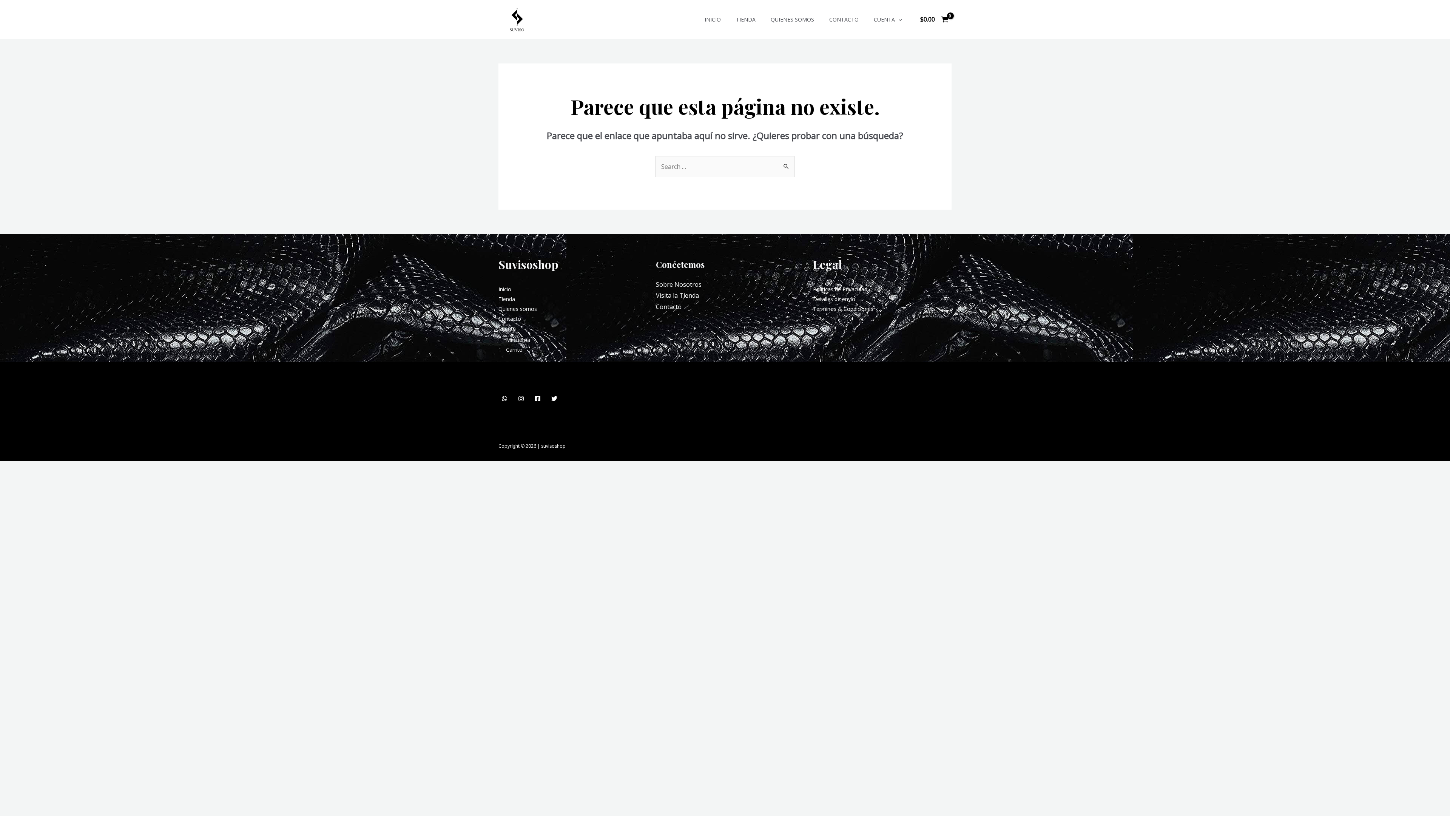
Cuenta (884, 19)
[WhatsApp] (504, 399)
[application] (898, 19)
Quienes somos (792, 19)
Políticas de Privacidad (840, 289)
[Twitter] (554, 399)
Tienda (746, 19)
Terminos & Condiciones (843, 308)
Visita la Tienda (677, 295)
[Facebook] (538, 399)
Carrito (514, 349)
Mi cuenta (518, 339)
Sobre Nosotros (679, 284)
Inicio (713, 19)
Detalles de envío (834, 299)
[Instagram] (521, 399)
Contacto (844, 19)
